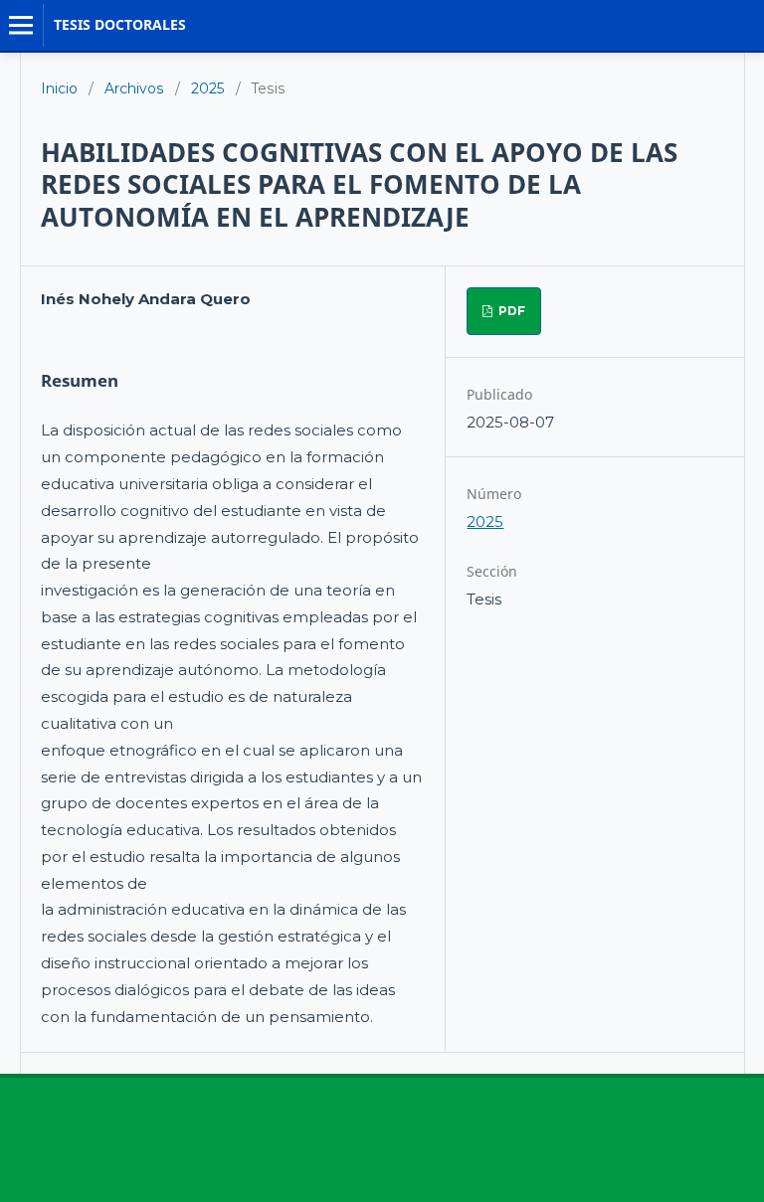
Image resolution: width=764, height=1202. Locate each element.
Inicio (59, 88)
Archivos (134, 88)
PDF (510, 310)
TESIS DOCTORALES (120, 24)
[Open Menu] (21, 25)
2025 (208, 88)
